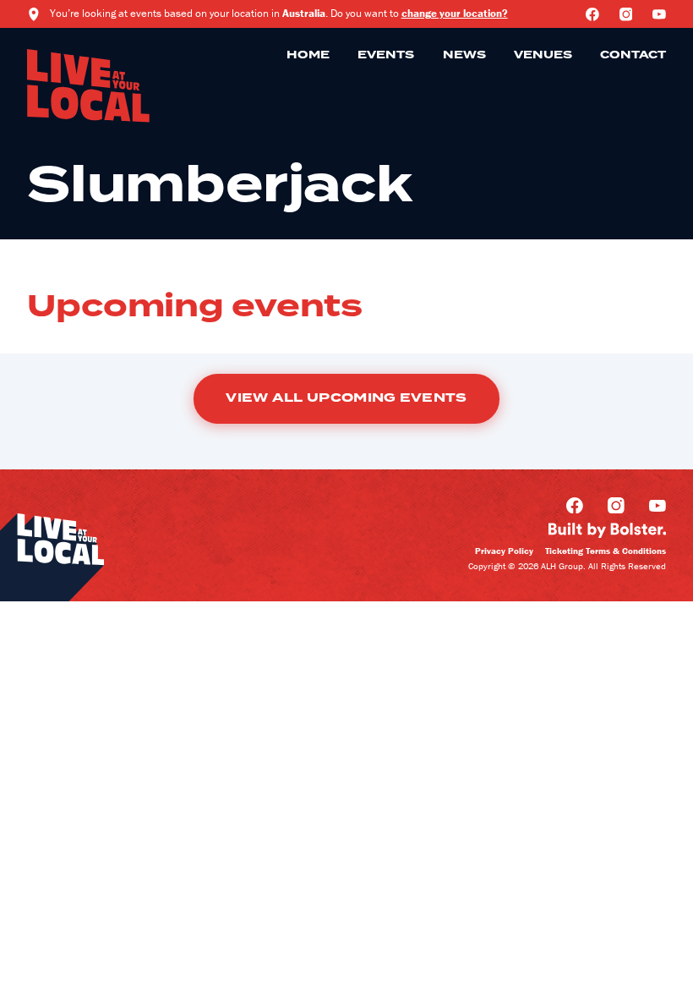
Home (308, 55)
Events (385, 55)
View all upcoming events (346, 398)
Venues (543, 55)
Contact (633, 55)
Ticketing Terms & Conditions (605, 551)
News (464, 55)
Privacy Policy (504, 551)
